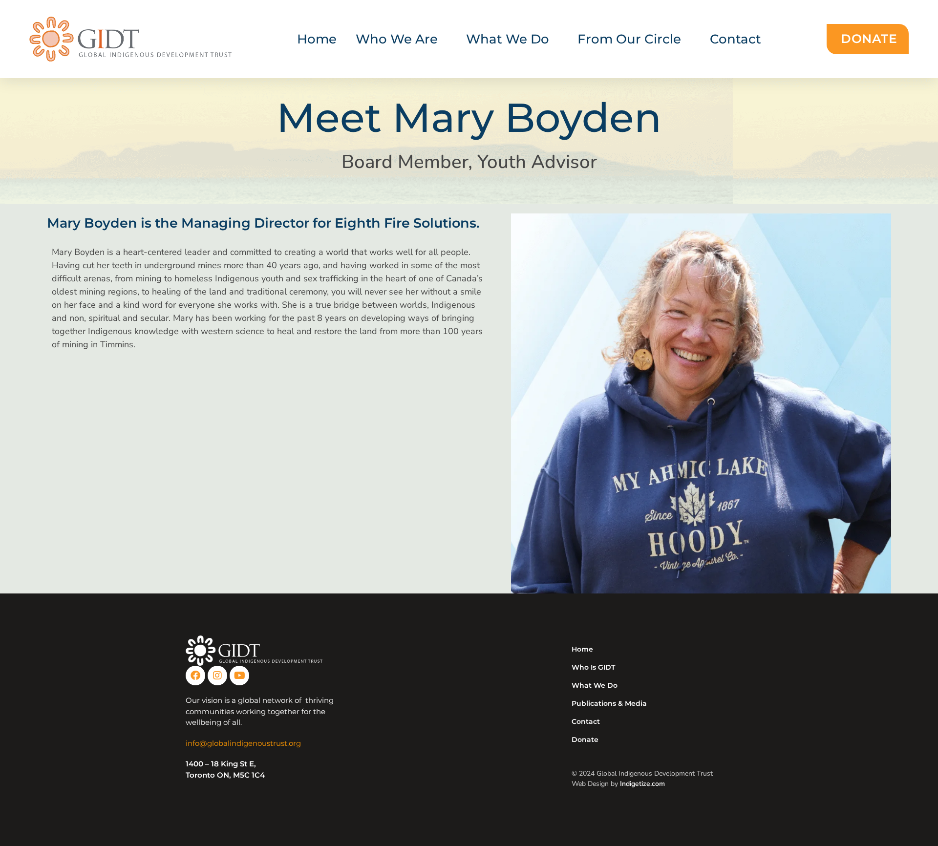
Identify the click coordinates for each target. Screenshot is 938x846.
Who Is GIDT (593, 667)
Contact (735, 39)
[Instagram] (217, 675)
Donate (585, 739)
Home (317, 39)
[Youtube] (239, 675)
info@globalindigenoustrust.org (243, 743)
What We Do (595, 685)
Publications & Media (609, 703)
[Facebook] (195, 675)
